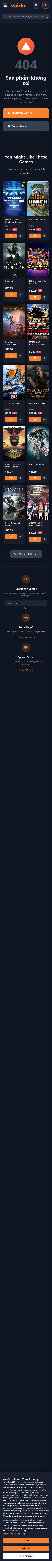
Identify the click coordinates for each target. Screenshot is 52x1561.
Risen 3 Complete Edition (13, 524)
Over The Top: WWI (37, 403)
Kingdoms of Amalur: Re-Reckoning (11, 344)
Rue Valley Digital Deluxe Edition (13, 465)
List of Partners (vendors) (14, 1534)
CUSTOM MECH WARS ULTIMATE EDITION (36, 525)
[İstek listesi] (20, 236)
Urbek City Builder (37, 219)
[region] (26, 1516)
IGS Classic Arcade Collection (37, 282)
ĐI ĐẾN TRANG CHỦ (21, 113)
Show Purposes (26, 1556)
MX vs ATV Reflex (36, 464)
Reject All (26, 1548)
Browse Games (19, 126)
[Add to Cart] (11, 236)
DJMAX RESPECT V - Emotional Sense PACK (13, 222)
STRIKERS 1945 (12, 403)
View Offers (25, 670)
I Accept (26, 1540)
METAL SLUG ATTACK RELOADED (37, 343)
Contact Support (25, 637)
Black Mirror (10, 281)
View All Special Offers (24, 554)
